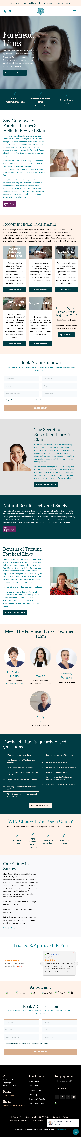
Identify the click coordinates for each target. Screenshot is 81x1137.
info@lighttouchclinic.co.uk (14, 1107)
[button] (21, 755)
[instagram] (68, 1098)
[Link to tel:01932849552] (5, 11)
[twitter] (62, 1098)
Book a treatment (62, 3)
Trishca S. (55, 954)
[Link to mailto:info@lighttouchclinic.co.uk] (10, 11)
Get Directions (9, 928)
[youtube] (73, 1098)
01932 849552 (9, 1097)
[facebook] (57, 1098)
